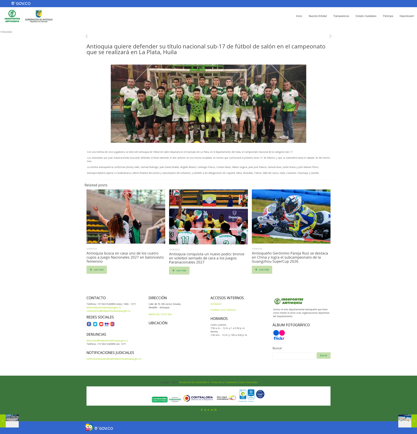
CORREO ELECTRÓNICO (223, 309)
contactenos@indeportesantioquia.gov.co (108, 310)
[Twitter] (95, 325)
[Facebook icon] (202, 409)
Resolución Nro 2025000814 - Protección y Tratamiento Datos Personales (218, 382)
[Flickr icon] (212, 409)
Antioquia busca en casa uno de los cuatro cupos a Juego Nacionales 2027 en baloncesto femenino (125, 257)
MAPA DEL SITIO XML (160, 314)
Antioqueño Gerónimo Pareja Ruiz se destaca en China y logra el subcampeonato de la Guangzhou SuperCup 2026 (290, 257)
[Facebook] (88, 325)
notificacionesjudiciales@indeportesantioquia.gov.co (113, 358)
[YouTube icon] (208, 409)
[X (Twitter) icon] (205, 409)
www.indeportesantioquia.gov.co (103, 307)
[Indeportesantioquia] (28, 16)
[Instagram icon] (215, 409)
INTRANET (216, 304)
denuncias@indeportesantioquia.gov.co (107, 340)
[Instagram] (112, 325)
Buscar (277, 348)
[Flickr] (106, 325)
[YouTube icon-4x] (101, 325)
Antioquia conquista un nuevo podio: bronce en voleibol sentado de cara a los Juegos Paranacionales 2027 (206, 257)
